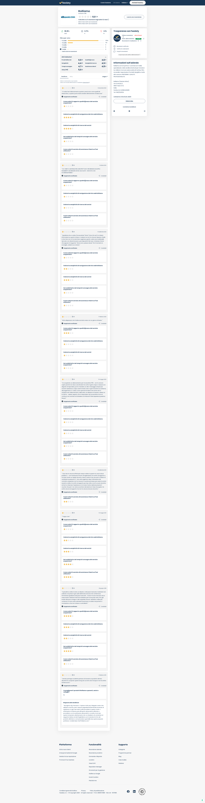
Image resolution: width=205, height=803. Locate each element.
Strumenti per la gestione (97, 770)
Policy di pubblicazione (97, 791)
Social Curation (93, 777)
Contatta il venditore (129, 107)
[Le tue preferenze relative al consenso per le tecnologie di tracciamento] (202, 800)
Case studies (122, 760)
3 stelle (64, 45)
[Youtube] (129, 111)
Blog (120, 756)
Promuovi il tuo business (66, 760)
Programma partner (125, 753)
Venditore (64, 76)
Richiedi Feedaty (137, 3)
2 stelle (64, 47)
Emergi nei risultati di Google (68, 753)
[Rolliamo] (68, 17)
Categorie (122, 749)
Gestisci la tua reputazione (67, 756)
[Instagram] (144, 111)
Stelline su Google (94, 774)
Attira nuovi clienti (65, 749)
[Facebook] (114, 111)
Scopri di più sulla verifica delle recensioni (129, 54)
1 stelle (64, 49)
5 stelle (64, 41)
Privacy (83, 791)
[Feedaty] (65, 3)
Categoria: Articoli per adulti (122, 97)
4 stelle (64, 43)
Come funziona (106, 3)
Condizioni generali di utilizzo (68, 791)
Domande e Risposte (95, 756)
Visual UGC (92, 763)
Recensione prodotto (95, 753)
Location (91, 760)
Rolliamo (84, 11)
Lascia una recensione (134, 17)
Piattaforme (93, 780)
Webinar (121, 763)
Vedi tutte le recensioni (69, 51)
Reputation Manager (95, 767)
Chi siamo (116, 3)
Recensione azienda (95, 749)
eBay (71, 76)
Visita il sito (129, 101)
